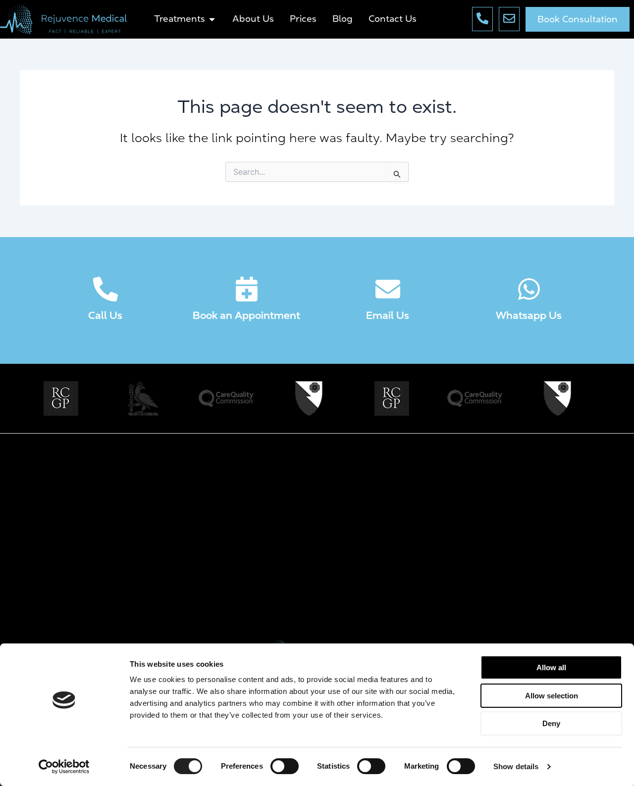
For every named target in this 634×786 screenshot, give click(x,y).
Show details (515, 766)
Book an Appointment (246, 315)
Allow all (551, 667)
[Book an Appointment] (246, 289)
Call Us (105, 315)
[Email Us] (387, 289)
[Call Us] (105, 289)
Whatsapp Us (529, 315)
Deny (551, 723)
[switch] (284, 766)
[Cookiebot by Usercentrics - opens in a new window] (64, 766)
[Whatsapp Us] (529, 289)
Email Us (387, 315)
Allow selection (551, 695)
